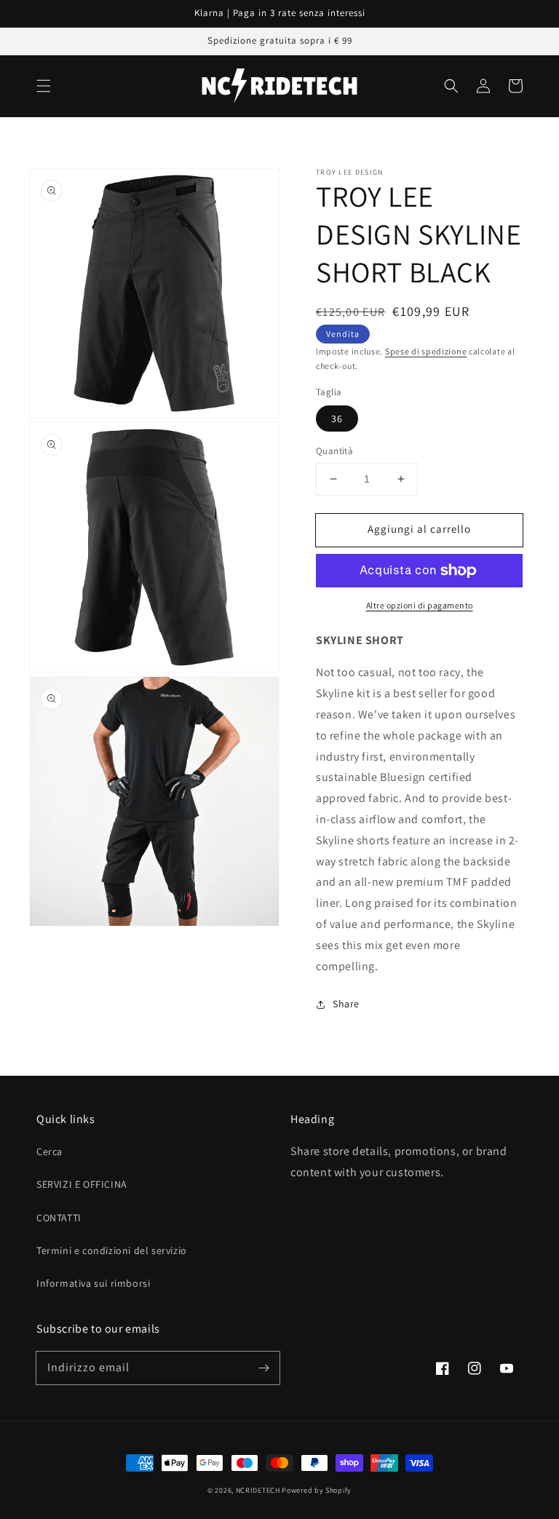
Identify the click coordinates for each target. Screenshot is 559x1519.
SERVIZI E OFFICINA (81, 1184)
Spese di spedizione (426, 351)
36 (337, 418)
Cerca (49, 1151)
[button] (44, 86)
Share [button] (346, 1003)
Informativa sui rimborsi (93, 1283)
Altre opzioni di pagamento (419, 605)
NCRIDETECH (258, 1490)
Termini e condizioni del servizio (111, 1250)
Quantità (334, 451)
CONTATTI (59, 1217)
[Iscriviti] (263, 1368)
